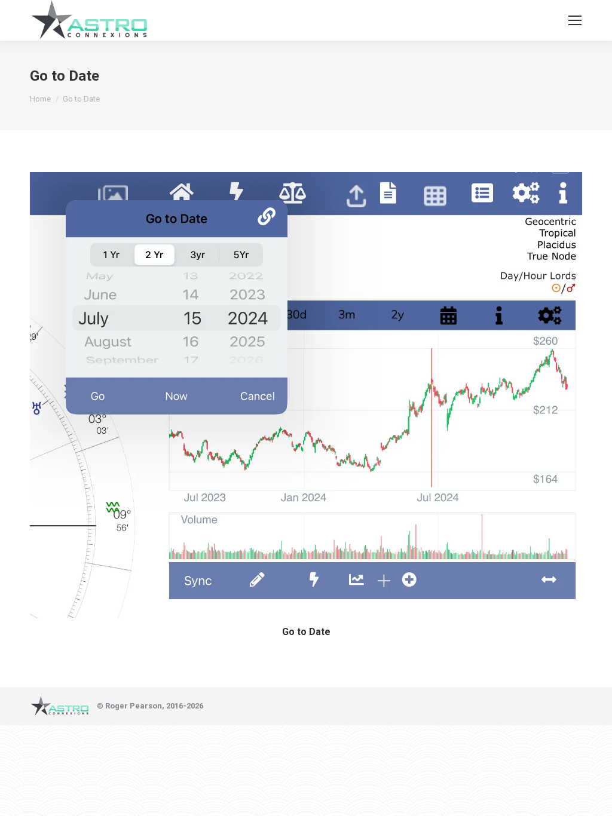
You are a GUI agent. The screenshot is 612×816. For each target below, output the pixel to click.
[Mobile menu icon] (575, 20)
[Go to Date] (306, 395)
